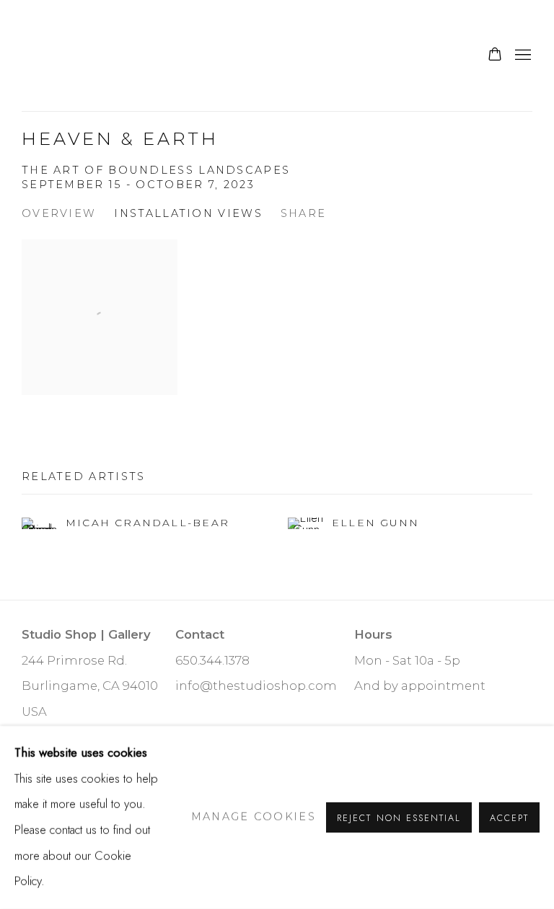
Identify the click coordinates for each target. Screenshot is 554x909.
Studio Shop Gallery (115, 55)
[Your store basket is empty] (495, 55)
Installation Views (188, 213)
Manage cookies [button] (253, 816)
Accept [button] (509, 818)
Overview (59, 213)
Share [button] (304, 213)
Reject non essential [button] (398, 818)
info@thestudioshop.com (256, 685)
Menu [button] (521, 55)
